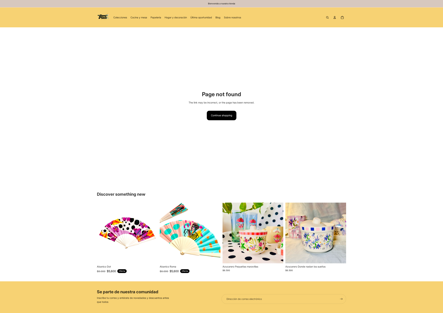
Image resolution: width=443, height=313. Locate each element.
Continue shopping (221, 115)
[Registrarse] (341, 299)
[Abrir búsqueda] (327, 17)
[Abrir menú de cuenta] (334, 17)
